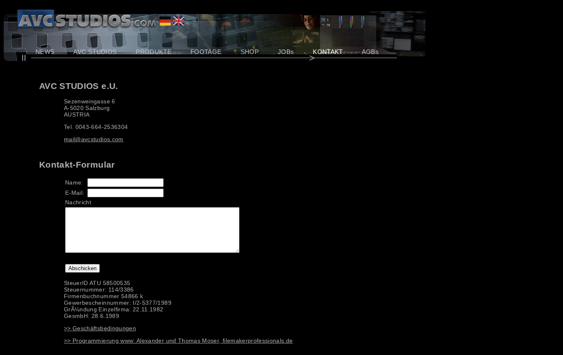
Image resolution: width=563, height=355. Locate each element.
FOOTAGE (205, 51)
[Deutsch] (165, 23)
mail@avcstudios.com (94, 139)
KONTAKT (327, 51)
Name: (74, 182)
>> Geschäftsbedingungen (100, 328)
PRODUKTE (153, 51)
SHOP (250, 51)
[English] (178, 23)
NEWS (44, 51)
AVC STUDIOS (95, 51)
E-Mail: (74, 192)
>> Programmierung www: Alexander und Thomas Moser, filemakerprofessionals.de (178, 340)
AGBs (370, 51)
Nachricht (78, 202)
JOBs (286, 51)
